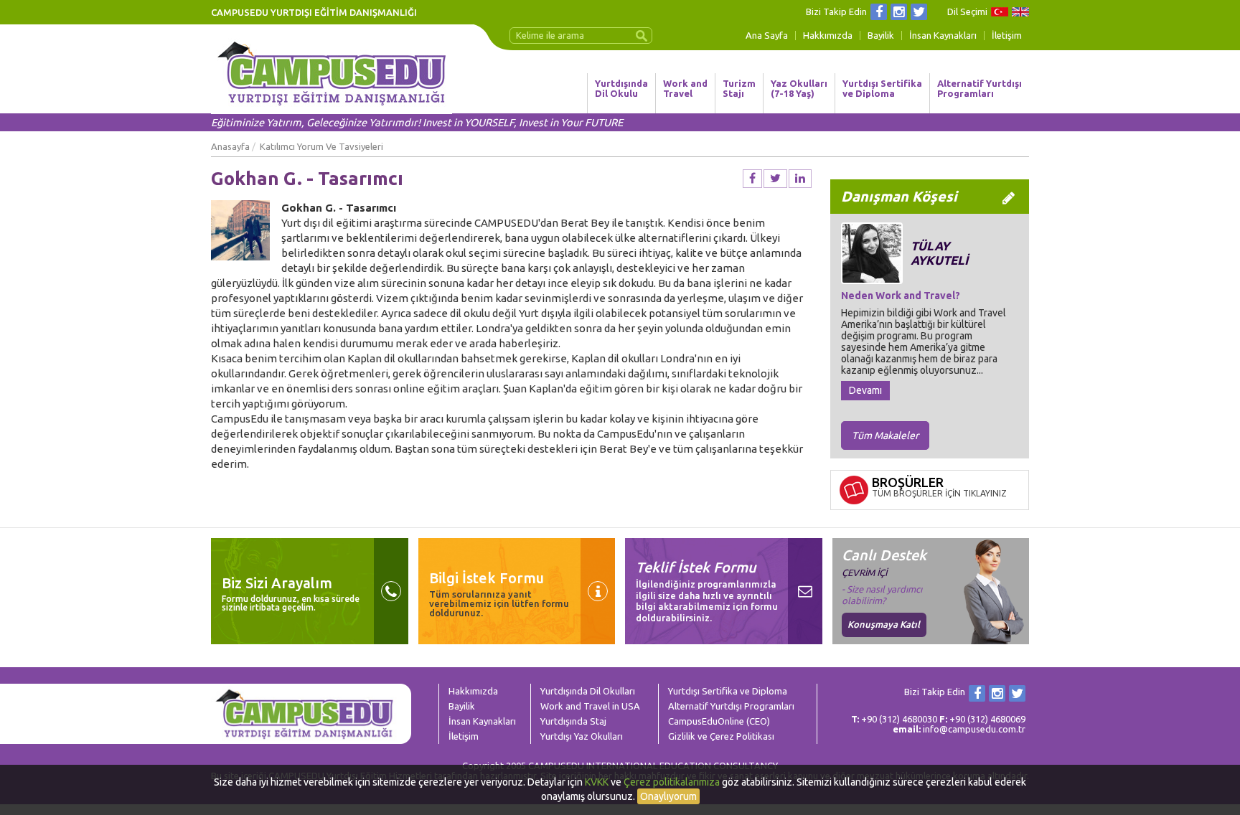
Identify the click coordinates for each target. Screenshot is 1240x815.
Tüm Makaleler (885, 435)
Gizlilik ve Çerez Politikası (721, 736)
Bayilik (881, 35)
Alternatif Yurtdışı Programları (979, 88)
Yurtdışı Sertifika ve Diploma (882, 88)
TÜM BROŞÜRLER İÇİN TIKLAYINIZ (939, 493)
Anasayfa (230, 146)
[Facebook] (878, 12)
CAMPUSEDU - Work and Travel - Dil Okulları (331, 73)
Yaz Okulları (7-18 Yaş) (799, 88)
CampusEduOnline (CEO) (719, 721)
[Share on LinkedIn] (800, 178)
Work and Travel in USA (590, 706)
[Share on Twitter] (775, 178)
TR (999, 12)
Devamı (865, 390)
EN (1020, 12)
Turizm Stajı (739, 88)
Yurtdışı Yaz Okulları (581, 736)
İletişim (1007, 35)
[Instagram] (899, 12)
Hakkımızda (827, 35)
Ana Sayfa (767, 35)
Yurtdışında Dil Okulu (621, 88)
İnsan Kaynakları (943, 35)
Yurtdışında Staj (573, 721)
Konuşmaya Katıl (883, 624)
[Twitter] (919, 12)
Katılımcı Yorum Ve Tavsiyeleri (321, 146)
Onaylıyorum (668, 796)
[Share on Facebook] (752, 178)
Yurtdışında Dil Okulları (587, 691)
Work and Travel (685, 88)
